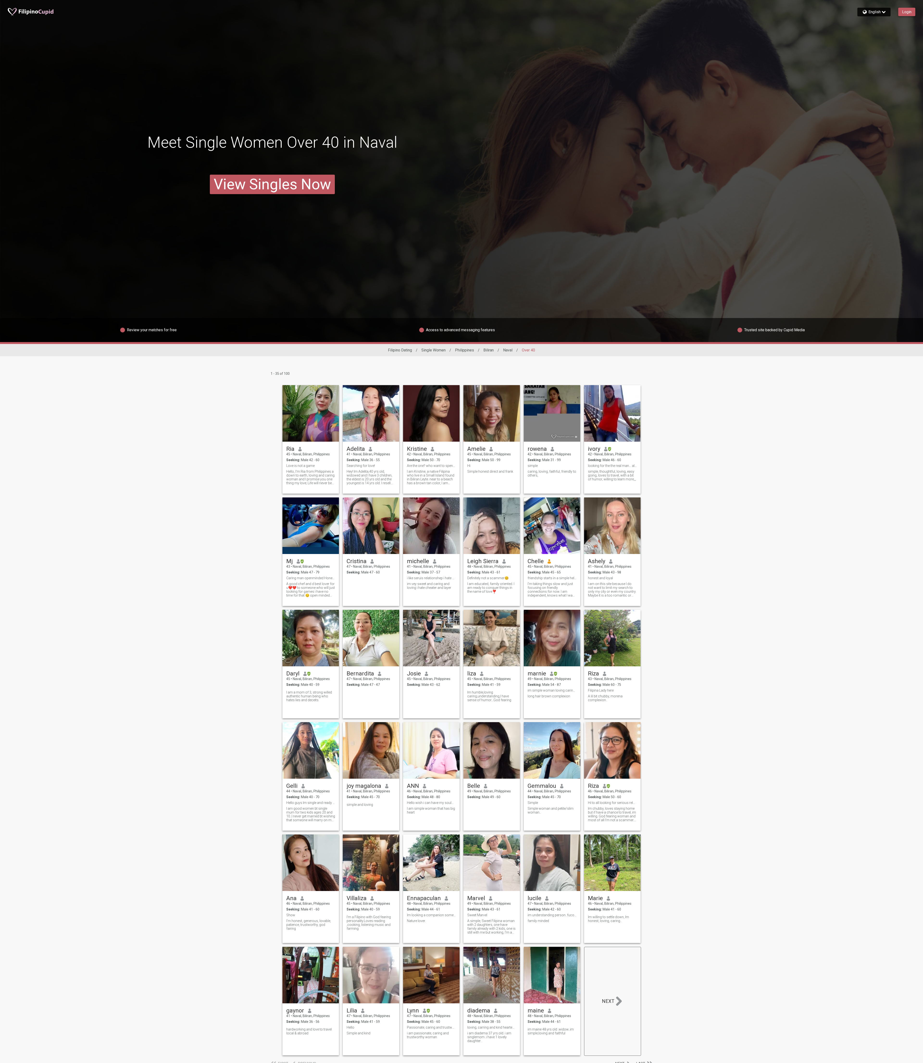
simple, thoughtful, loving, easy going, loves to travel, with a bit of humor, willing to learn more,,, (612, 475)
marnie (537, 673)
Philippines (464, 350)
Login (906, 12)
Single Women (433, 350)
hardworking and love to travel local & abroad (309, 1031)
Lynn (413, 1010)
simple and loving (360, 805)
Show (290, 915)
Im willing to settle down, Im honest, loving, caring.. (608, 919)
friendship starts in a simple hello (552, 578)
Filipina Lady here (601, 690)
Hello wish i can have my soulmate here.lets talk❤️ (431, 803)
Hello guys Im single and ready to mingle (310, 803)
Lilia (352, 1010)
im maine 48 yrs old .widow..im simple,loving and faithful (551, 1031)
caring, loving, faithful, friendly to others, (552, 473)
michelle (418, 561)
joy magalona (364, 786)
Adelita (356, 449)
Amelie (476, 449)
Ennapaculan (424, 898)
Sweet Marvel (477, 915)
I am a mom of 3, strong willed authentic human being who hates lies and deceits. (309, 696)
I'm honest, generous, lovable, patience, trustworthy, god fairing (308, 924)
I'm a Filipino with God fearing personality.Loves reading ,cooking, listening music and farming (369, 922)
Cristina (357, 561)
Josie (414, 673)
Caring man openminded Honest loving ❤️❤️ (310, 578)
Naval (507, 350)
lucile (534, 898)
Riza (593, 673)
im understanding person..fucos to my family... (552, 915)
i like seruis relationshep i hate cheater (431, 578)
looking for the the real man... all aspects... (612, 466)
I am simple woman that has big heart (431, 810)
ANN (413, 786)
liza (471, 673)
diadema (478, 1010)
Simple (533, 803)
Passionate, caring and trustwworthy (431, 1027)
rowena (537, 449)
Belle (473, 786)
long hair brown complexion (549, 696)
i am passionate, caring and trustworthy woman (428, 1035)
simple (533, 466)
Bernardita (360, 673)
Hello (350, 1027)
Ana (291, 898)
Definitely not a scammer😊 (488, 578)
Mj (289, 561)
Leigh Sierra (483, 561)
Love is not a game (300, 466)
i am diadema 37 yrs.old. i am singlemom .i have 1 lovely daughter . (489, 1037)
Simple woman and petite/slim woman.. (551, 810)
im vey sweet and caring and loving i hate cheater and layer (429, 586)
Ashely (596, 561)
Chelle (536, 561)
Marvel (476, 898)
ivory (594, 449)
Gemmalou (542, 786)
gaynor (295, 1010)
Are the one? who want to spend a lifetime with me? (431, 466)
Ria (290, 449)
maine (536, 1010)
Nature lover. (416, 921)
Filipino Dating (400, 350)
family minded (538, 921)
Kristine (417, 449)
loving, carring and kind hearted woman (491, 1027)
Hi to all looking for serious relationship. (612, 803)
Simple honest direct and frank (490, 471)
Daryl (292, 673)
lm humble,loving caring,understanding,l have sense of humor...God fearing (489, 696)
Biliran (488, 350)
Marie (595, 898)
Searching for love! (361, 466)
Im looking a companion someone (431, 915)
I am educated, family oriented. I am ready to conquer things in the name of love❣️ (490, 587)
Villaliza (357, 898)
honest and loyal (600, 578)
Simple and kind (358, 1033)
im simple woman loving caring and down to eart (552, 690)
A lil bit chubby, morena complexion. (605, 698)
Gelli (292, 786)
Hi (468, 466)
